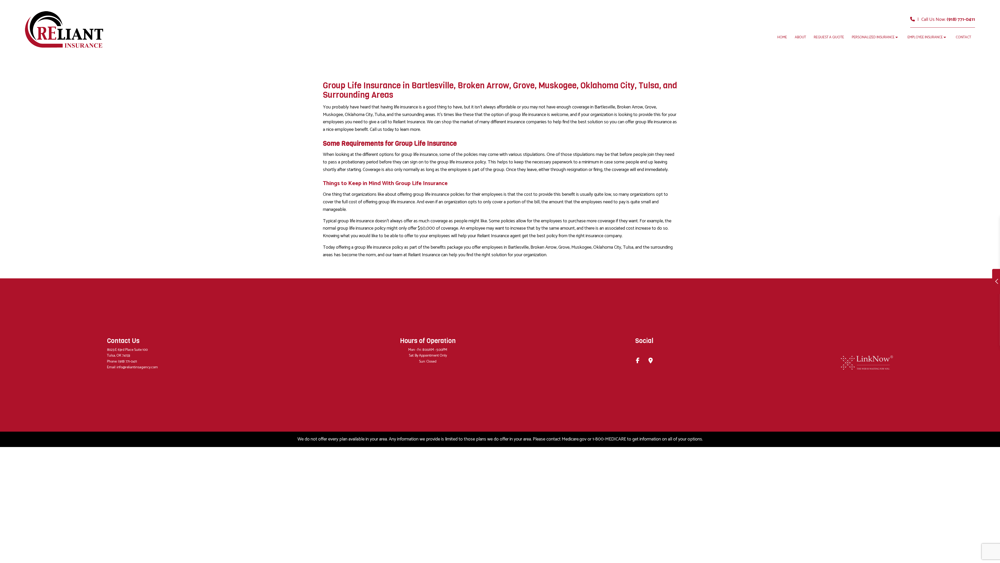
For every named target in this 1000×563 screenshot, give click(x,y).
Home (782, 37)
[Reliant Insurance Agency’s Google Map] (651, 361)
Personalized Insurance (873, 37)
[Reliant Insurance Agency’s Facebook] (637, 361)
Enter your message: (890, 293)
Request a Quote (829, 37)
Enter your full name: (891, 239)
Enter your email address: (894, 275)
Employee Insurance (925, 37)
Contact (963, 37)
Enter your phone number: (895, 257)
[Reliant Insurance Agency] (64, 29)
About (800, 37)
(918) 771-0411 (961, 19)
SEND (951, 329)
